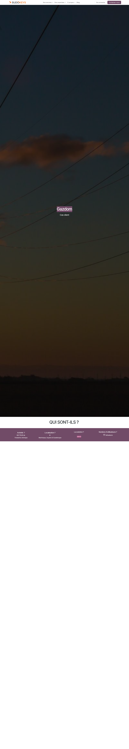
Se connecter (100, 2)
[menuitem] (48, 2)
